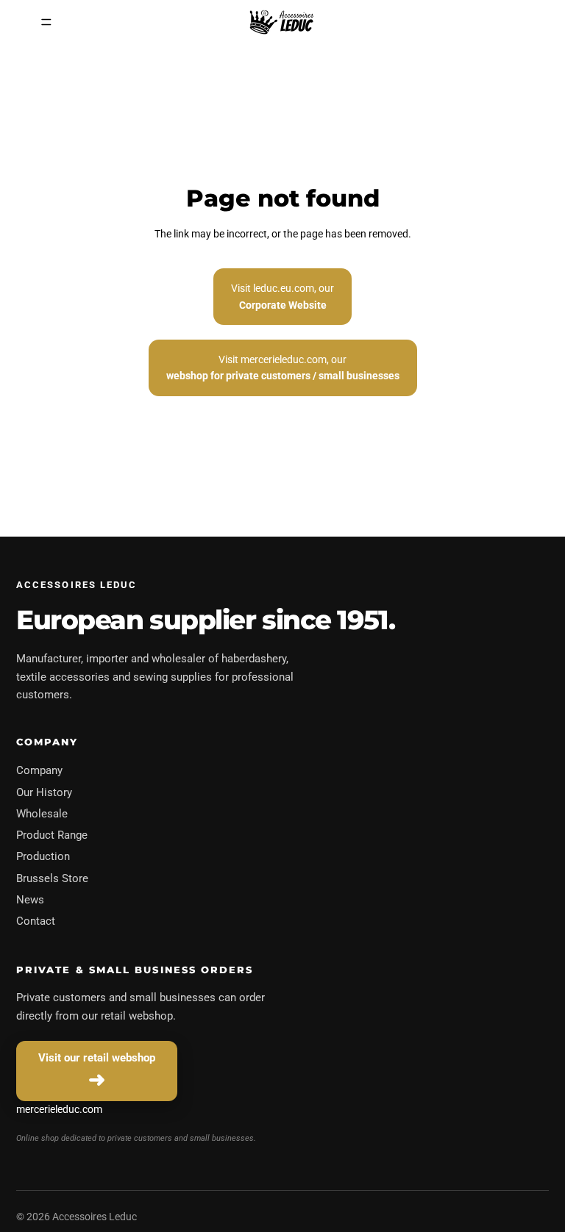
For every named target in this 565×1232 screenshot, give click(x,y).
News (30, 899)
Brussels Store (52, 878)
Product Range (52, 835)
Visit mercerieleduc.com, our (282, 368)
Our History (44, 792)
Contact (35, 921)
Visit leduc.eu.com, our (282, 296)
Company (39, 770)
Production (43, 856)
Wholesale (42, 813)
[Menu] (46, 22)
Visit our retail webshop (96, 1057)
